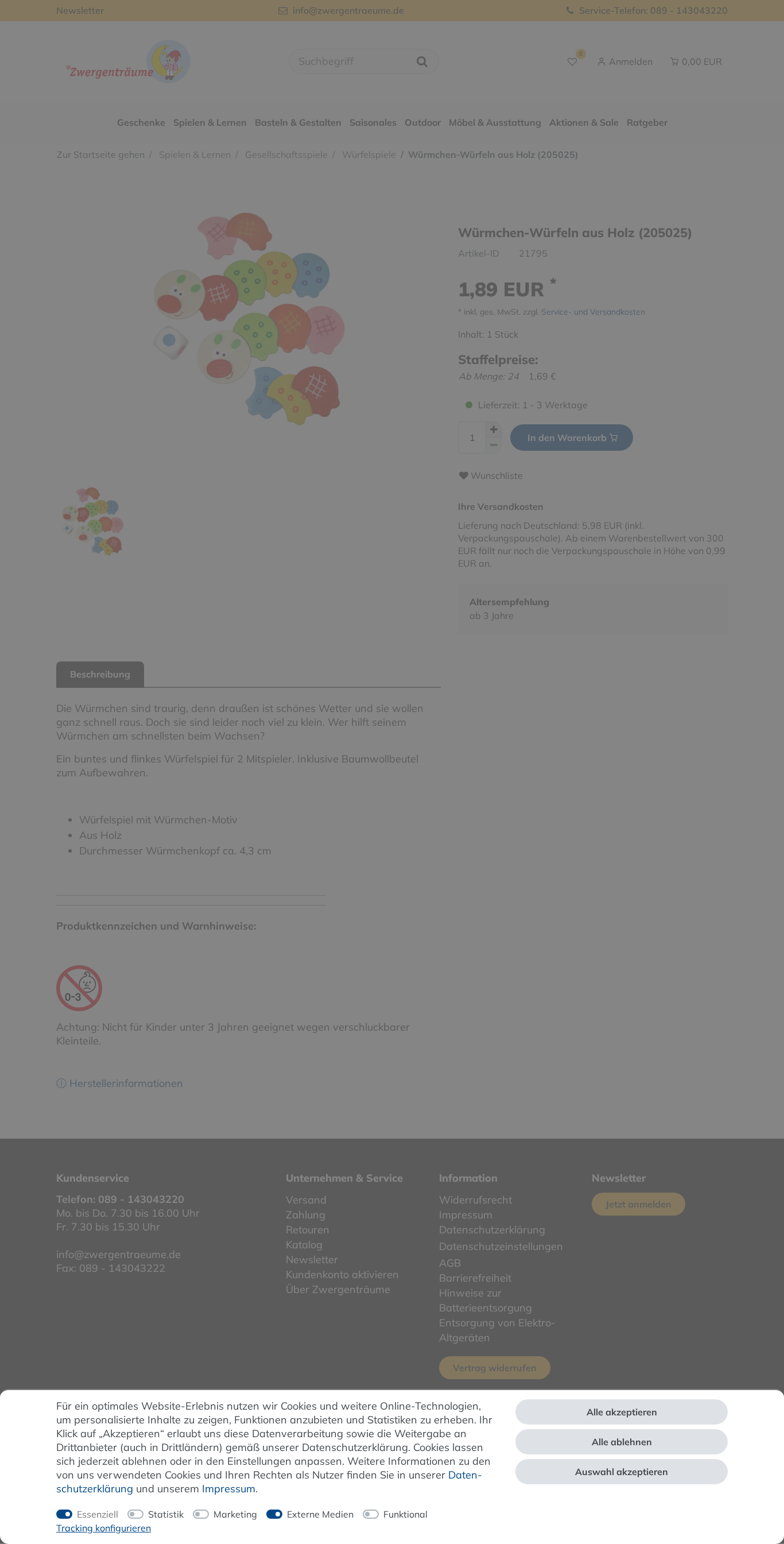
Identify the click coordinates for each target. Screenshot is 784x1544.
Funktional (405, 1514)
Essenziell (97, 1514)
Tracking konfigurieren (103, 1528)
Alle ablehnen (622, 1442)
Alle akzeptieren (622, 1412)
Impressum (228, 1488)
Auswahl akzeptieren (621, 1471)
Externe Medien (320, 1514)
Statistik (166, 1514)
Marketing (235, 1514)
